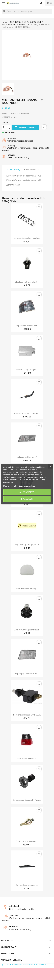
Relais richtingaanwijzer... (27, 369)
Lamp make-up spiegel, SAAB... (27, 545)
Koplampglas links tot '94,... (27, 673)
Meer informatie (10, 486)
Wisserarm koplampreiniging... (27, 413)
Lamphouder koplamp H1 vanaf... (27, 800)
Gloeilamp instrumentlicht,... (27, 282)
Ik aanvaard (27, 499)
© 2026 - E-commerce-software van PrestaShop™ (24, 964)
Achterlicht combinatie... (27, 758)
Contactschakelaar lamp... (27, 841)
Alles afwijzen (27, 492)
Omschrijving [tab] (14, 169)
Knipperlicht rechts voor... (27, 326)
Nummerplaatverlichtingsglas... (27, 238)
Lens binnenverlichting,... (27, 588)
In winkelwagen (25, 127)
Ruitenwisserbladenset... (27, 885)
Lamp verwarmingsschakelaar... (27, 630)
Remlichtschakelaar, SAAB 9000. (27, 715)
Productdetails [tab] (31, 169)
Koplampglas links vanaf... (27, 457)
